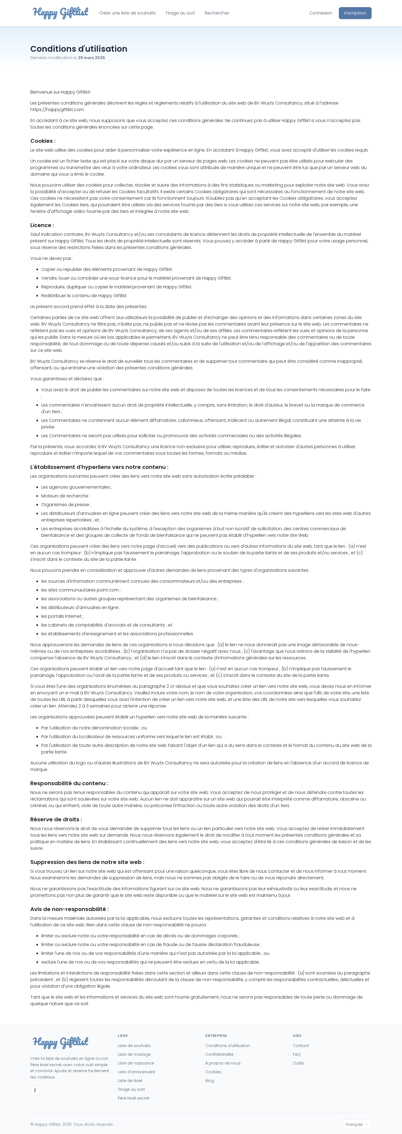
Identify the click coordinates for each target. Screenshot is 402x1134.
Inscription (355, 13)
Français (354, 1124)
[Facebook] (35, 1091)
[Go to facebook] (35, 1090)
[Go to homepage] (60, 13)
